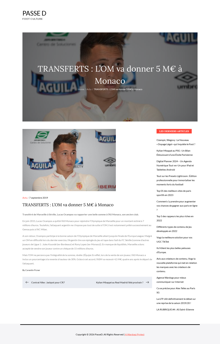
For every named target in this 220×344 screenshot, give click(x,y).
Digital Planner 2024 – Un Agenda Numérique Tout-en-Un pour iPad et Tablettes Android (175, 165)
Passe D (34, 13)
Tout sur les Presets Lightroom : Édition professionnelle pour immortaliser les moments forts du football (177, 180)
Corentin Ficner (32, 270)
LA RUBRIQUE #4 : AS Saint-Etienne (175, 309)
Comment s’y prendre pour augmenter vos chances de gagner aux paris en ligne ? (177, 205)
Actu (24, 197)
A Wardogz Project (134, 334)
